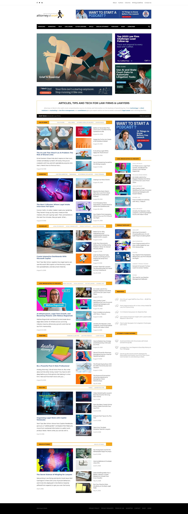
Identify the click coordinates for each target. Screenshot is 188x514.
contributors (82, 110)
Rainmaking (73, 174)
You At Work (60, 122)
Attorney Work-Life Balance (85, 122)
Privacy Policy (94, 508)
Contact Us (148, 2)
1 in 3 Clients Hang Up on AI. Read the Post (133, 312)
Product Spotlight (85, 226)
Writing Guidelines (137, 2)
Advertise (129, 508)
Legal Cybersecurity (72, 226)
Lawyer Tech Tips (99, 387)
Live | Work (69, 26)
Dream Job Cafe (67, 283)
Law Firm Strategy (86, 335)
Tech (60, 26)
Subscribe (131, 26)
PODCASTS (114, 26)
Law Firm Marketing (62, 174)
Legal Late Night (78, 283)
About (115, 2)
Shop (123, 26)
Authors (120, 2)
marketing (53, 110)
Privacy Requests (107, 508)
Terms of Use (119, 508)
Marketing (52, 26)
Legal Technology (58, 226)
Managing (41, 26)
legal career (126, 110)
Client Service (100, 335)
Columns (127, 2)
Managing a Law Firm (73, 335)
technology (134, 108)
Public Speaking (99, 174)
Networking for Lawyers (85, 174)
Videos (90, 387)
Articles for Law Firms (94, 116)
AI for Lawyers (80, 26)
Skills (91, 26)
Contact (137, 508)
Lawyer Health (99, 122)
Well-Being (71, 122)
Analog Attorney (102, 26)
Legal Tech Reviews (98, 226)
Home (149, 508)
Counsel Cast (100, 283)
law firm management (66, 110)
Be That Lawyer (89, 283)
